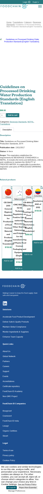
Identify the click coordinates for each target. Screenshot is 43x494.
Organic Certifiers (10, 431)
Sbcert (5, 436)
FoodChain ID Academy (13, 391)
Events (5, 376)
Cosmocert (7, 416)
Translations (18, 22)
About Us (6, 351)
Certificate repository (11, 386)
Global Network (9, 356)
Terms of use (8, 450)
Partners (6, 361)
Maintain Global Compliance (14, 327)
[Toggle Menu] (40, 6)
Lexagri (6, 426)
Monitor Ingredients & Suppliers (16, 332)
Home (8, 22)
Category (28, 22)
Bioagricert (7, 411)
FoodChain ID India (11, 421)
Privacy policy (8, 455)
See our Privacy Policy (27, 484)
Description (7, 129)
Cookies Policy (9, 460)
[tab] (7, 129)
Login (25, 2)
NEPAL (31, 122)
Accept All (11, 488)
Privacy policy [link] (32, 491)
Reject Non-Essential (27, 488)
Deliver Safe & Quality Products (16, 322)
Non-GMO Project (10, 396)
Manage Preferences (16, 491)
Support (6, 371)
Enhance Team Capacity (13, 337)
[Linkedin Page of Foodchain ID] (5, 305)
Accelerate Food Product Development (19, 317)
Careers (6, 366)
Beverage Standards (18, 122)
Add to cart (12, 115)
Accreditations (8, 381)
